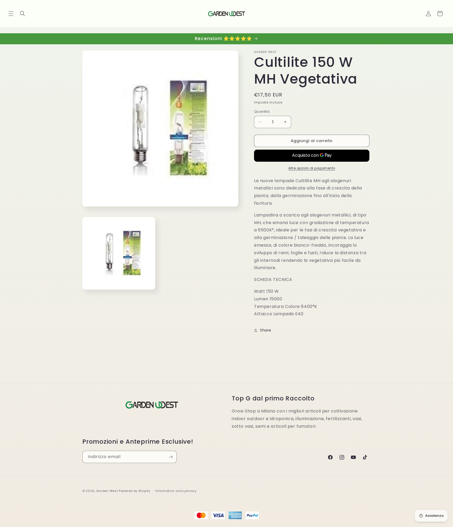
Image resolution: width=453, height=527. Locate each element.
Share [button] (265, 330)
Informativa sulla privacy (176, 491)
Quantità (261, 111)
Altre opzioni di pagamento (311, 168)
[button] (11, 13)
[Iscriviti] (170, 457)
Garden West (107, 491)
